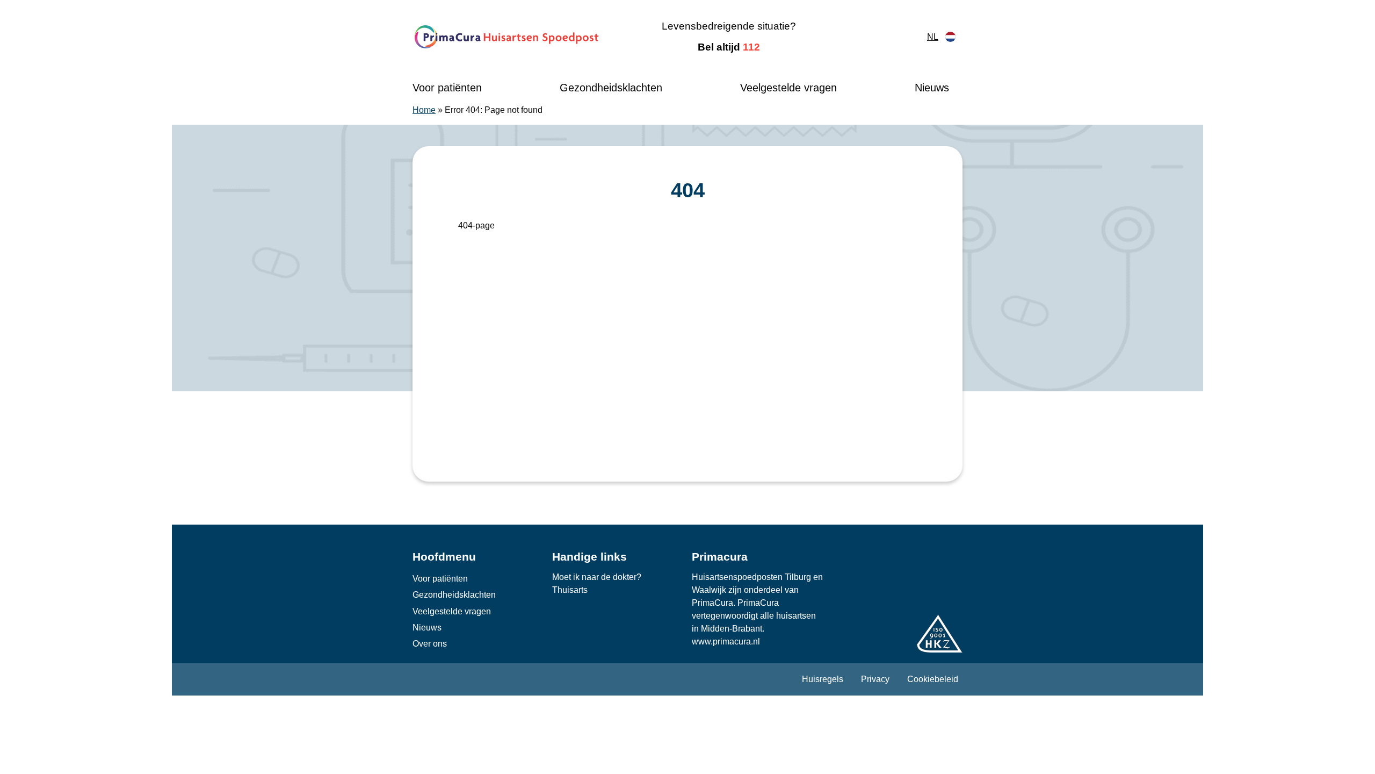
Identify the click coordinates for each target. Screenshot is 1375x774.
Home (424, 109)
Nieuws (932, 88)
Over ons (429, 643)
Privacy (875, 679)
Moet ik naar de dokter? (596, 577)
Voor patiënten (447, 88)
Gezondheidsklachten (611, 88)
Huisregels (822, 679)
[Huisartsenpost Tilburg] (507, 36)
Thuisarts (570, 589)
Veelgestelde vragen (788, 88)
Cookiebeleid (932, 679)
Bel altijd (729, 47)
